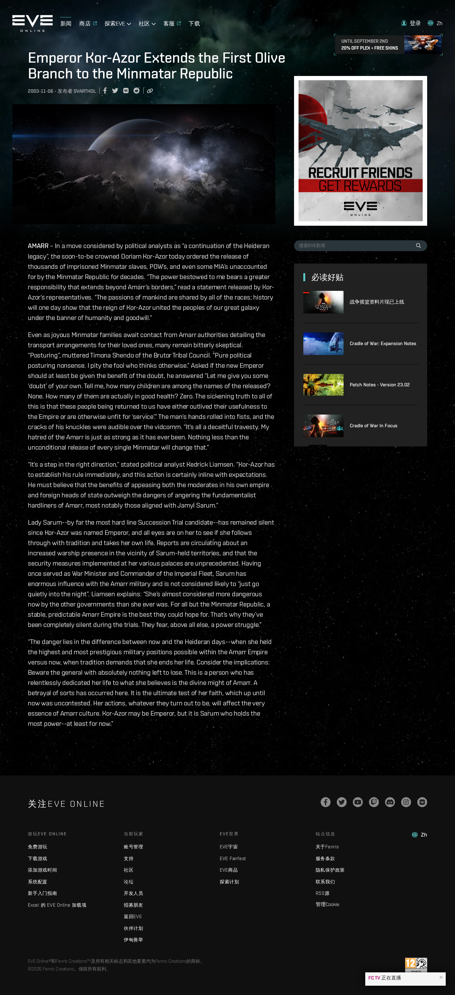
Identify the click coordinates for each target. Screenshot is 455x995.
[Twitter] (342, 802)
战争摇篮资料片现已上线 (377, 302)
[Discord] (390, 802)
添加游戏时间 (42, 870)
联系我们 (325, 881)
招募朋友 (133, 905)
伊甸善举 (133, 939)
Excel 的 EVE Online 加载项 (57, 905)
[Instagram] (406, 802)
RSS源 (323, 893)
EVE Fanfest (233, 858)
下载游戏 (37, 858)
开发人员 (133, 893)
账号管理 (133, 846)
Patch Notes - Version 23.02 (380, 385)
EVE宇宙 (229, 846)
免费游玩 (37, 846)
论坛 (129, 881)
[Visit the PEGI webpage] (416, 965)
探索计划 (229, 881)
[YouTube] (358, 802)
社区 (129, 870)
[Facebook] (326, 802)
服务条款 (325, 858)
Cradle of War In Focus (373, 426)
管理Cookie (327, 904)
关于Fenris (327, 846)
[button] (441, 977)
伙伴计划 (133, 928)
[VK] (422, 802)
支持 (129, 858)
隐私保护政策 (330, 870)
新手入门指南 (42, 893)
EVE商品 (229, 870)
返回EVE (133, 916)
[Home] (32, 30)
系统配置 (37, 881)
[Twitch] (374, 802)
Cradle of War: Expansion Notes (383, 343)
